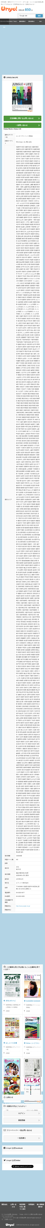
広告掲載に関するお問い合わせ (22, 118)
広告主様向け (31, 21)
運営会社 (4, 1204)
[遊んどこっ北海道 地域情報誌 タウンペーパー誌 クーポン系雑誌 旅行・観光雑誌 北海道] (12, 1066)
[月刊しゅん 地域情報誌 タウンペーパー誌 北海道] (12, 1083)
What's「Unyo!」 (13, 21)
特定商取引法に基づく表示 (22, 1207)
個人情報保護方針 (40, 1206)
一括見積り (21, 1138)
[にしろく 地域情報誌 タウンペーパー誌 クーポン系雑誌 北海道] (32, 1083)
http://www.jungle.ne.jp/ (23, 906)
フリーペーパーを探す (4, 22)
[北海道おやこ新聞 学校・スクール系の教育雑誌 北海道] (32, 1066)
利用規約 (31, 1204)
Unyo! (9, 9)
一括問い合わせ (22, 125)
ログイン (21, 1113)
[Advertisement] (22, 49)
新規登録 (21, 1120)
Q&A (40, 21)
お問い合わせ (13, 1206)
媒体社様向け (22, 21)
